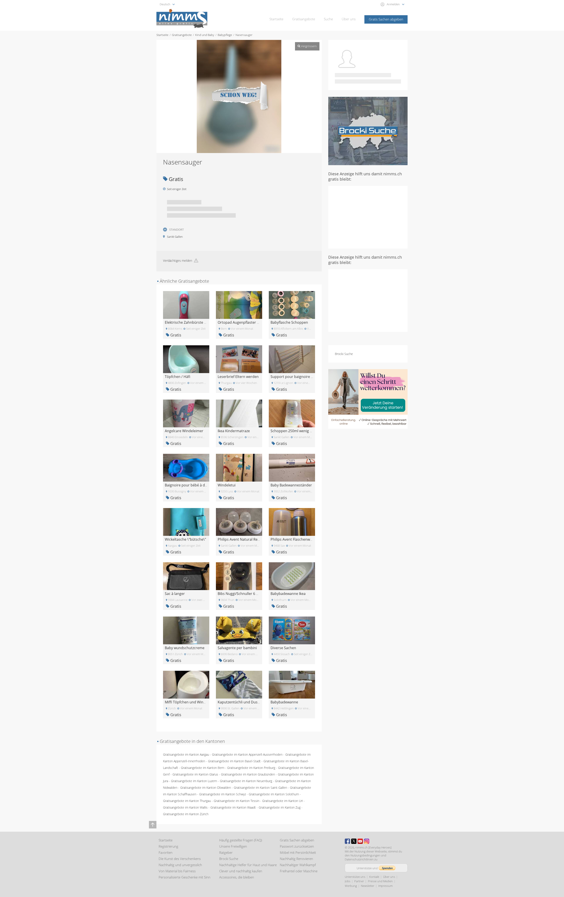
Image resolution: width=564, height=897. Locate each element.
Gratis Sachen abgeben (386, 19)
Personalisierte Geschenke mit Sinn (184, 877)
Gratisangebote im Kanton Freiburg (251, 768)
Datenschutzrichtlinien (359, 859)
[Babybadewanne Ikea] (292, 576)
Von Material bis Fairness (177, 871)
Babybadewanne (284, 702)
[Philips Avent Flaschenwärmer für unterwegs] (292, 522)
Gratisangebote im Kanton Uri (282, 801)
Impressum (385, 886)
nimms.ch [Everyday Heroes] (373, 847)
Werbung (351, 886)
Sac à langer (175, 593)
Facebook (347, 841)
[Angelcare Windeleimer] (186, 413)
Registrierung (168, 846)
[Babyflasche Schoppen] (292, 305)
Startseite (276, 19)
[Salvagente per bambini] (239, 630)
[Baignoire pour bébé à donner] (186, 467)
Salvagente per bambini (237, 647)
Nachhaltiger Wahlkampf (298, 865)
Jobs (347, 881)
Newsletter (367, 886)
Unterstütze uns (355, 877)
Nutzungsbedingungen (365, 855)
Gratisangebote (303, 19)
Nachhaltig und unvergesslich (180, 865)
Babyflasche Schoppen (289, 322)
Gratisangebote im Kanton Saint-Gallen (260, 787)
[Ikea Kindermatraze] (239, 413)
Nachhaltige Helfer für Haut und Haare (248, 865)
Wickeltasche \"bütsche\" (185, 539)
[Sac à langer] (186, 576)
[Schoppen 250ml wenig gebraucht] (292, 413)
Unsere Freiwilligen (233, 846)
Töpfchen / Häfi (177, 376)
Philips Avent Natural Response (244, 539)
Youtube (360, 841)
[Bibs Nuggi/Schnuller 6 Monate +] (239, 576)
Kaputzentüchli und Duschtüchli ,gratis (250, 702)
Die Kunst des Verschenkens (180, 858)
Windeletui (227, 485)
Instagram (366, 841)
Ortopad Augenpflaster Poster (243, 322)
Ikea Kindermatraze (234, 430)
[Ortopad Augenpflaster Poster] (239, 305)
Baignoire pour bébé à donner (190, 485)
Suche (328, 19)
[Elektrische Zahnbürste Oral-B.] (186, 305)
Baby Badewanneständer (291, 485)
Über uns (349, 19)
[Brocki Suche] (368, 131)
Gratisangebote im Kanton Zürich (185, 814)
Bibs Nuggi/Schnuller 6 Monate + (245, 593)
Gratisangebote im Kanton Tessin (236, 801)
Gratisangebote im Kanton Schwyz (222, 794)
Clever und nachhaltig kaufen (240, 871)
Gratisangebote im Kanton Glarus (195, 774)
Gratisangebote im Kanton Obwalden (205, 787)
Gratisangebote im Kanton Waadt (233, 807)
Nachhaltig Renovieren (296, 858)
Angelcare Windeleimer (184, 430)
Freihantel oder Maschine (298, 871)
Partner (359, 881)
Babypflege (225, 35)
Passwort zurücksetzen (297, 846)
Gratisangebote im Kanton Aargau (186, 754)
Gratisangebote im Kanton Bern (202, 768)
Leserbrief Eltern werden (238, 376)
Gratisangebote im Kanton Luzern (194, 781)
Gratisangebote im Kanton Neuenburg (246, 781)
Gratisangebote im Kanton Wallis (185, 807)
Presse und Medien (380, 881)
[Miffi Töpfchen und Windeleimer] (186, 684)
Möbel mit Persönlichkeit (298, 852)
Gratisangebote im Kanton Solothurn (274, 794)
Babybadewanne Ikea (288, 593)
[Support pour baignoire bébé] (292, 359)
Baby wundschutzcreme (184, 647)
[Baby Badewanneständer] (292, 467)
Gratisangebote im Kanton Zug (280, 807)
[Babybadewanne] (292, 684)
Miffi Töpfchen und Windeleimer (191, 702)
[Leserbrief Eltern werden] (239, 359)
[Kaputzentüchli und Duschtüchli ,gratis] (239, 684)
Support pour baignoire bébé (295, 376)
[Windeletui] (239, 467)
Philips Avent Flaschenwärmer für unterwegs (308, 539)
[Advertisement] (368, 217)
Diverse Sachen (283, 647)
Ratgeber (226, 852)
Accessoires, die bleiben (236, 877)
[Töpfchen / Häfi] (186, 359)
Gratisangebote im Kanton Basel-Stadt (234, 761)
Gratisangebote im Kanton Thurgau (187, 801)
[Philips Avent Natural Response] (239, 522)
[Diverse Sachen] (292, 630)
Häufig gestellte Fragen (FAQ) (240, 840)
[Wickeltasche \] (186, 522)
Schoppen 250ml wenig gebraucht (299, 430)
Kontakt (374, 877)
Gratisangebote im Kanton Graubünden (248, 774)
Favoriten (166, 852)
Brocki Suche (344, 354)
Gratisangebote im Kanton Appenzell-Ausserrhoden (247, 754)
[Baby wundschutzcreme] (186, 630)
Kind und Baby (204, 35)
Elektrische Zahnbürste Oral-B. (190, 322)
